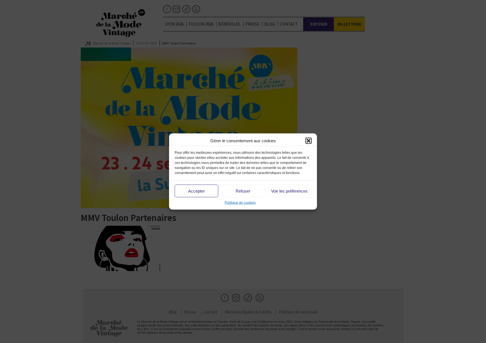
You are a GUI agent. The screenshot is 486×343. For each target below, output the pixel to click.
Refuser (243, 190)
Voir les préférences (289, 190)
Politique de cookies (240, 203)
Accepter (196, 190)
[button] (308, 140)
